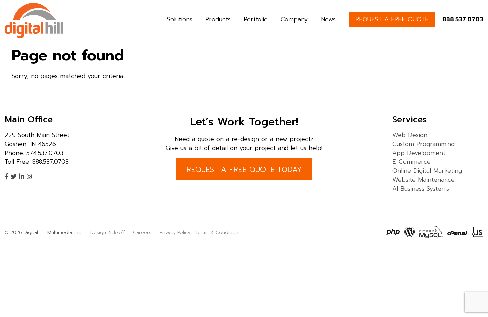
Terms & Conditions (218, 232)
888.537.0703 (462, 19)
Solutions (179, 19)
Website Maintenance (423, 179)
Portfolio (256, 19)
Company (294, 19)
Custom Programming (423, 144)
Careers (142, 232)
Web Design (409, 135)
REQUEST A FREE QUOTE (392, 19)
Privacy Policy (175, 232)
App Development (418, 153)
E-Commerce (411, 161)
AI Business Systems (420, 188)
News (328, 19)
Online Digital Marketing (427, 170)
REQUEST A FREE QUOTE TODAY (244, 169)
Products (218, 19)
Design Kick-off (108, 232)
